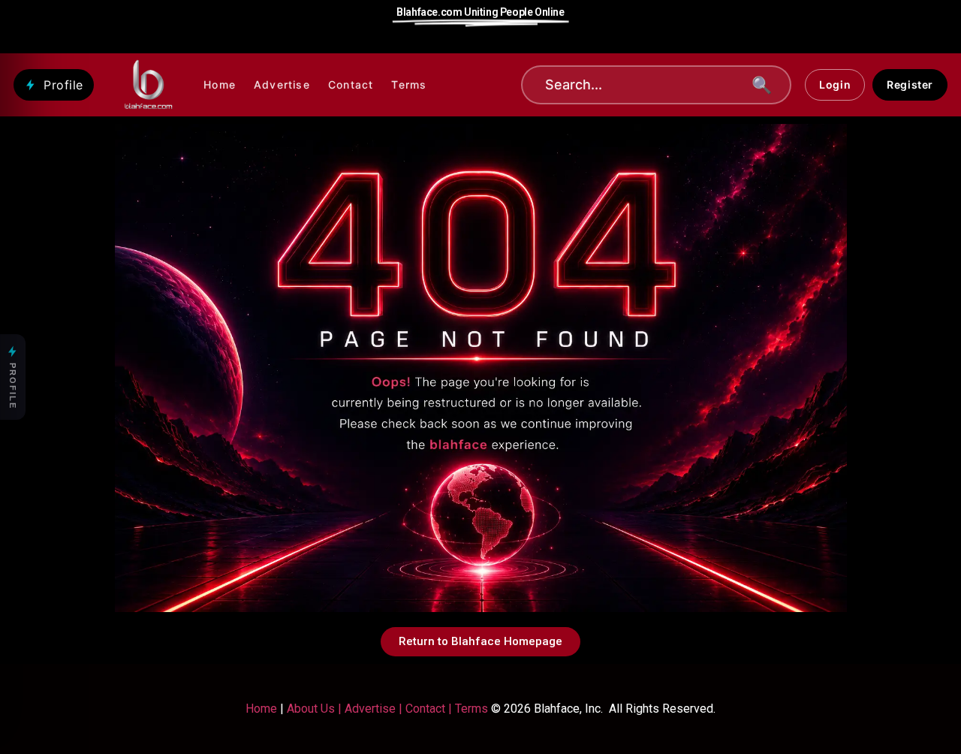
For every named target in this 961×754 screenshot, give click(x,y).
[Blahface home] (149, 85)
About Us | (316, 708)
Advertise (282, 84)
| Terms (466, 708)
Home (219, 84)
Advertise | (375, 708)
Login (835, 84)
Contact (350, 84)
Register (910, 84)
